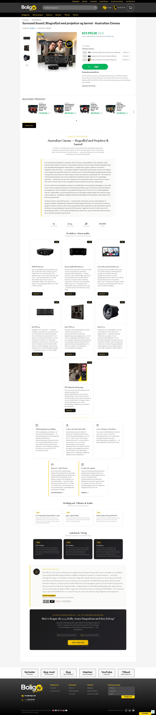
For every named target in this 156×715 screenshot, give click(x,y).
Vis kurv (129, 5)
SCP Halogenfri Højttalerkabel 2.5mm (47, 516)
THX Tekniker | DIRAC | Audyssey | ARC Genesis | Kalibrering (105, 52)
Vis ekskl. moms (110, 36)
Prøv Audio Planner (56, 492)
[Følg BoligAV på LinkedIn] (129, 710)
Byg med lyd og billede (93, 694)
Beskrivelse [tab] (29, 125)
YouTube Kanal (130, 1)
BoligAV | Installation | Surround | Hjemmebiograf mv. (104, 59)
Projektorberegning (117, 1)
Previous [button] (26, 31)
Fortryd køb (72, 694)
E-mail (109, 7)
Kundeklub (93, 1)
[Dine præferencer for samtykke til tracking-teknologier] (153, 712)
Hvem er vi (71, 688)
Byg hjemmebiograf (92, 691)
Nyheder (84, 1)
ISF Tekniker (70, 545)
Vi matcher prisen (55, 691)
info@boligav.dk (30, 695)
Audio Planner (104, 1)
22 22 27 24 (121, 7)
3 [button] (79, 120)
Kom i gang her (78, 642)
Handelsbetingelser (74, 691)
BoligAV (32, 28)
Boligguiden (75, 1)
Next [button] (26, 65)
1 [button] (76, 120)
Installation (99, 545)
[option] (26, 38)
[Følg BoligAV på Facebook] (126, 710)
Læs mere (36, 294)
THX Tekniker (39, 545)
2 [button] (77, 120)
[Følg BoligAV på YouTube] (133, 710)
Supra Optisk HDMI (72, 516)
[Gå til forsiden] (29, 8)
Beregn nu (84, 492)
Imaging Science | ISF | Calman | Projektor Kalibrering (103, 56)
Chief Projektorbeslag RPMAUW (106, 516)
